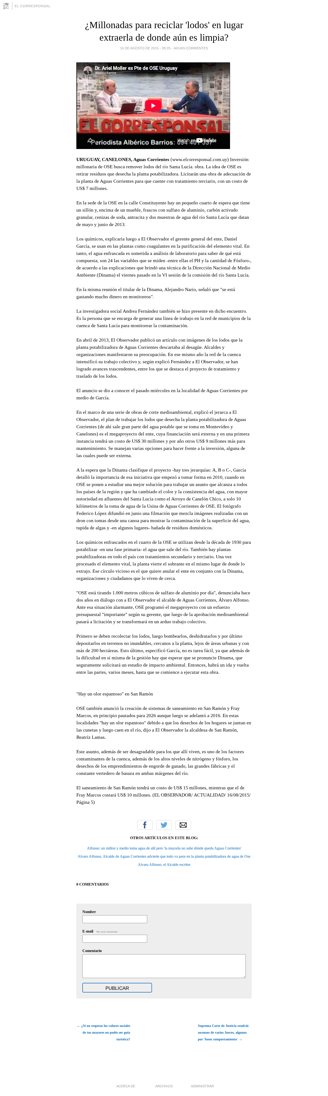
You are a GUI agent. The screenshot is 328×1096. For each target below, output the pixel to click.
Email (183, 825)
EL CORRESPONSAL (33, 6)
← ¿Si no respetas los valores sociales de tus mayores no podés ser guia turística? (103, 1032)
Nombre (89, 912)
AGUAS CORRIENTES (191, 48)
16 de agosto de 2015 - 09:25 (145, 48)
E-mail (100, 931)
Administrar (202, 1086)
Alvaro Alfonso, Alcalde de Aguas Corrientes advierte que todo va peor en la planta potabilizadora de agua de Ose (164, 856)
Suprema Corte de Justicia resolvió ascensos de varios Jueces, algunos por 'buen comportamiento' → (223, 1032)
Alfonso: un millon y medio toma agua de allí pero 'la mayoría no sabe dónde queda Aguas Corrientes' (164, 848)
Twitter (164, 825)
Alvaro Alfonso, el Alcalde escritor (164, 865)
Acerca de (125, 1086)
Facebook (144, 825)
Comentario (92, 951)
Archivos (164, 1086)
